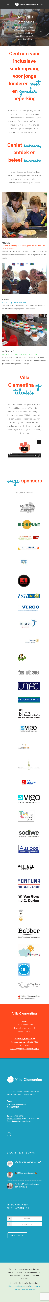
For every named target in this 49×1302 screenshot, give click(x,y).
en (35, 4)
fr (41, 4)
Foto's (19, 1272)
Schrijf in (17, 1235)
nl (38, 4)
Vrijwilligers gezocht (33, 1272)
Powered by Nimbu (28, 1289)
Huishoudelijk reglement (18, 1286)
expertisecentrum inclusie (29, 1269)
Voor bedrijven (15, 1275)
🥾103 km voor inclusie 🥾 (26, 1173)
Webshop (35, 1275)
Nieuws (11, 1272)
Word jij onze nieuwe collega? (28, 1162)
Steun (26, 1275)
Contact (24, 1278)
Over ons (12, 1269)
